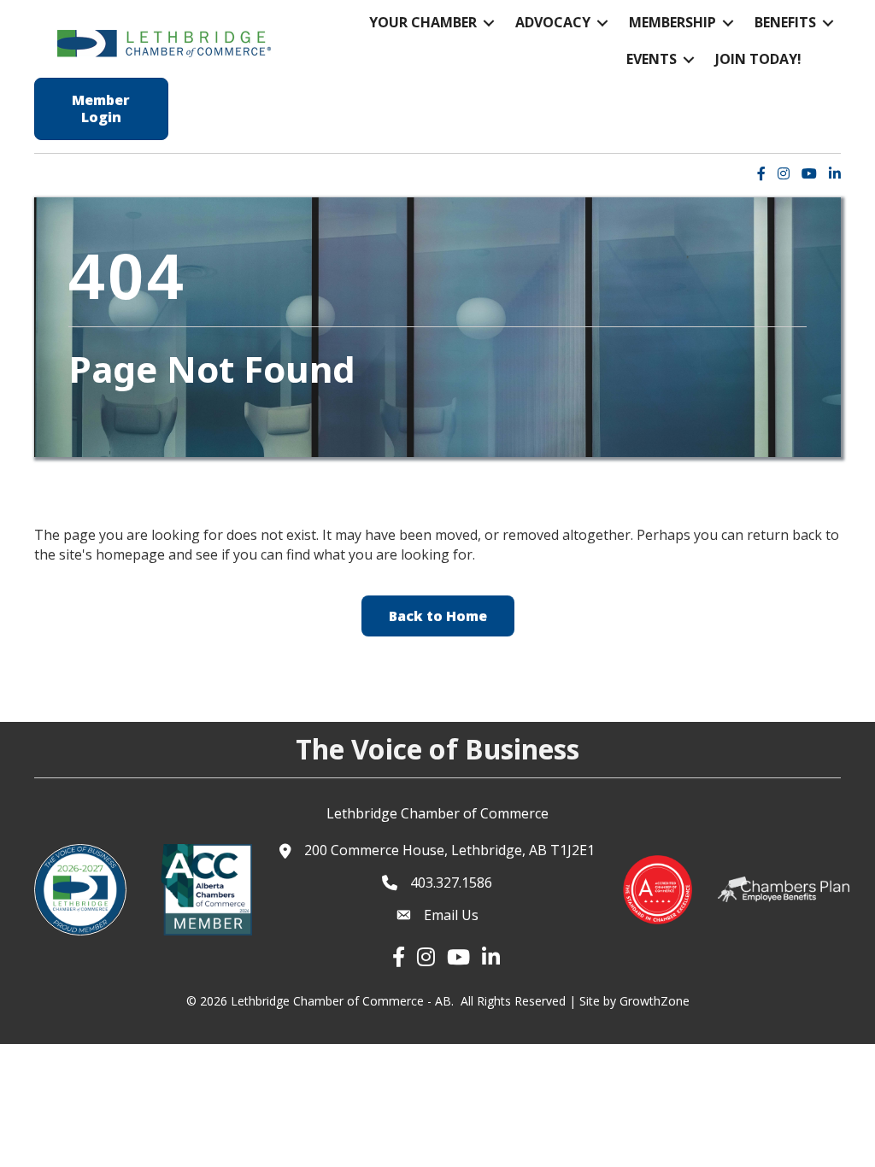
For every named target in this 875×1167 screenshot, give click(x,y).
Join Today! (758, 59)
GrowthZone (655, 1001)
